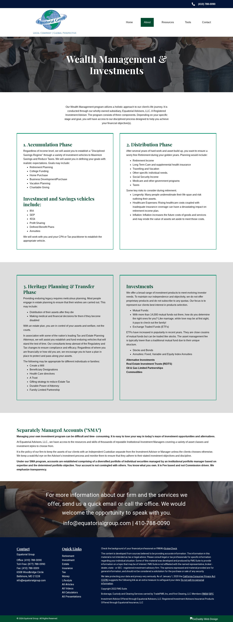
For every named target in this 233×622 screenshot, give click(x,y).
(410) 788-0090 (33, 560)
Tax (64, 572)
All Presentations (71, 596)
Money (66, 576)
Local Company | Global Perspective (54, 33)
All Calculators (70, 592)
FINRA (205, 594)
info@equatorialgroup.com (31, 580)
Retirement (68, 556)
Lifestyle (67, 580)
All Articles (68, 584)
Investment (68, 560)
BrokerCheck (170, 548)
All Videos (67, 588)
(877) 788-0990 (36, 564)
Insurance (67, 568)
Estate (65, 564)
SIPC (211, 594)
